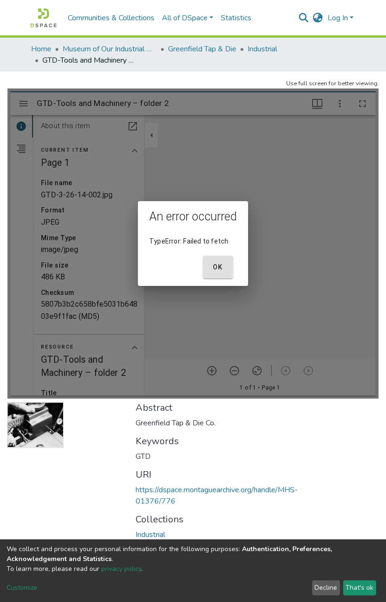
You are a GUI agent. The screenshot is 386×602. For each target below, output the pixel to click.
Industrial (262, 49)
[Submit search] (304, 18)
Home (41, 49)
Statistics (236, 18)
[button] (318, 18)
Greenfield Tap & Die (202, 49)
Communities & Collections (111, 18)
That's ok (359, 587)
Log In (338, 18)
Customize (22, 587)
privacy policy (121, 568)
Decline (325, 587)
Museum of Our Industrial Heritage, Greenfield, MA (110, 49)
